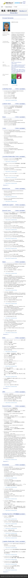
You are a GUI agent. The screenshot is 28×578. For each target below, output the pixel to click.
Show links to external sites (11, 100)
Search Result (8, 6)
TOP (2, 6)
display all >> (6, 185)
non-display (22, 88)
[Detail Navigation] (24, 2)
